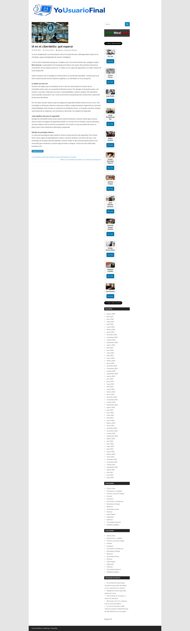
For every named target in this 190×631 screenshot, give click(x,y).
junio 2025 (110, 350)
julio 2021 (110, 472)
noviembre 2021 (112, 462)
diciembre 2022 (112, 428)
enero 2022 (110, 457)
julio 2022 (110, 441)
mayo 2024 (110, 384)
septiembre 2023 (112, 405)
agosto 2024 (111, 376)
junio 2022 (110, 444)
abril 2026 (110, 324)
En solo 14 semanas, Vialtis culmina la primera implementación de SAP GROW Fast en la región (116, 608)
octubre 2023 (111, 402)
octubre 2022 (111, 433)
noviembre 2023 (112, 400)
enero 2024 (110, 394)
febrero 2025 (111, 361)
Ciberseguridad (37, 151)
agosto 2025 (111, 345)
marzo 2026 (111, 327)
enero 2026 (110, 332)
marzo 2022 (110, 452)
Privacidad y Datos (113, 509)
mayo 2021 (110, 477)
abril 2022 (110, 449)
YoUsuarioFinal (49, 50)
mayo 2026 (110, 322)
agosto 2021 (111, 470)
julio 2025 (110, 348)
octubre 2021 (111, 465)
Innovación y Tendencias (115, 501)
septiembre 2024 (112, 374)
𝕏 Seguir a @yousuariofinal (113, 43)
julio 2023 (110, 410)
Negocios (61, 50)
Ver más (110, 61)
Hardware (110, 499)
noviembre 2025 (112, 337)
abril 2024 (110, 387)
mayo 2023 (110, 415)
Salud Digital (111, 514)
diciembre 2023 (112, 397)
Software (74, 50)
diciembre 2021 (112, 459)
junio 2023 (110, 413)
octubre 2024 (111, 371)
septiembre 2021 (112, 467)
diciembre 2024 (112, 366)
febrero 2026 (111, 329)
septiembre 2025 (112, 342)
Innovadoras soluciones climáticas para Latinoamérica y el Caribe (54, 157)
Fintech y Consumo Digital (115, 494)
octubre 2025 (111, 340)
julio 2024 (110, 379)
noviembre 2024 (112, 368)
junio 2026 (110, 319)
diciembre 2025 (112, 335)
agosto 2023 (111, 407)
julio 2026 (110, 316)
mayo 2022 (110, 446)
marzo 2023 (110, 420)
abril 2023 (110, 418)
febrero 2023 (111, 423)
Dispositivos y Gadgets (114, 491)
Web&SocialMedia (113, 525)
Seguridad (67, 50)
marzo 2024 (111, 389)
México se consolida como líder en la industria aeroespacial (80, 160)
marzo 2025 (111, 358)
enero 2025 (110, 363)
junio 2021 (110, 475)
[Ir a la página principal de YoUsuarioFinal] (70, 4)
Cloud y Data (111, 488)
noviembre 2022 (112, 431)
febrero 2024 (111, 392)
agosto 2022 (111, 439)
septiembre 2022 (112, 436)
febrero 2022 (111, 454)
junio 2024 (110, 381)
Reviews (109, 512)
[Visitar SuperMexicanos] (117, 33)
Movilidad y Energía (113, 504)
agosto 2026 (111, 314)
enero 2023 (110, 426)
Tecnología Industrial (114, 522)
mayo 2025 (110, 353)
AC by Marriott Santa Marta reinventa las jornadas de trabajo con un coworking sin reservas (115, 585)
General (109, 496)
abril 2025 (110, 355)
